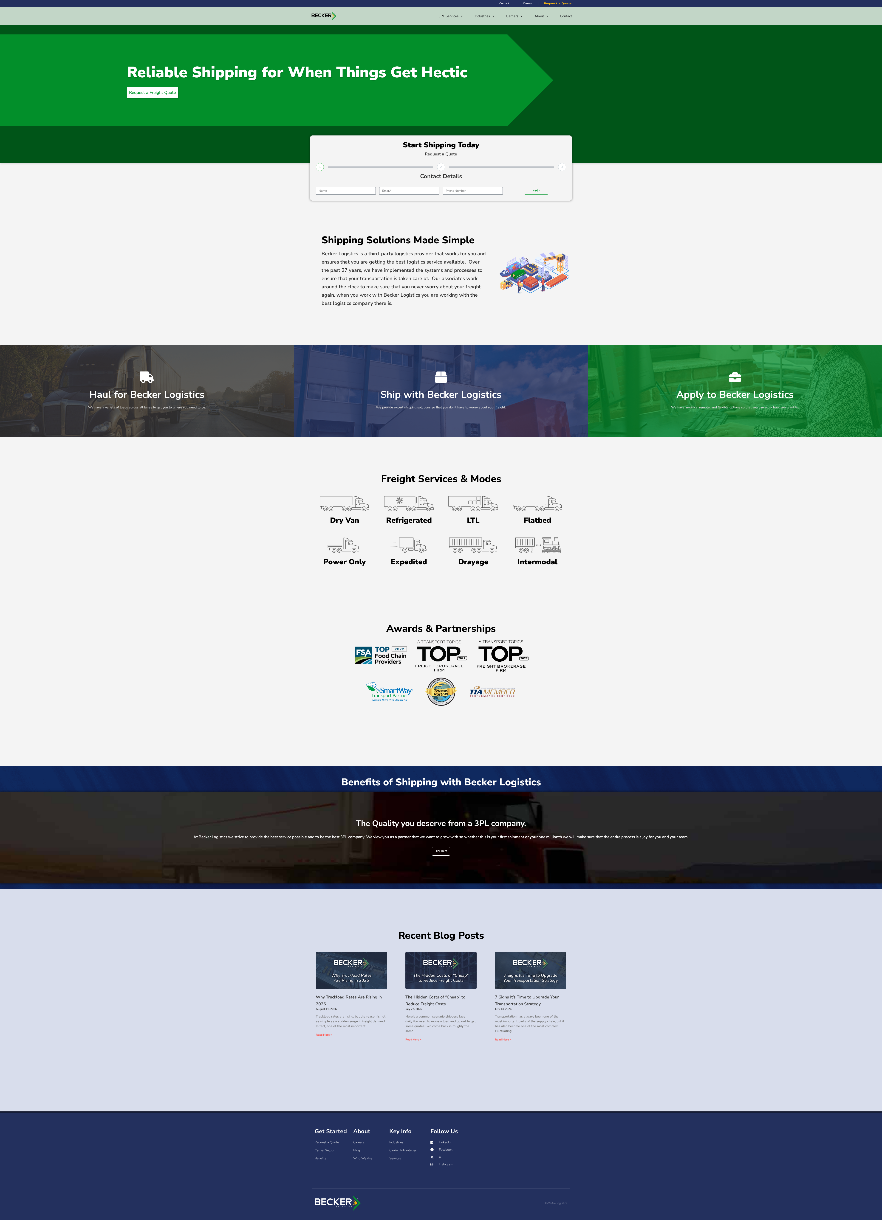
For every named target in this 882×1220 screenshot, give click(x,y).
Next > (536, 190)
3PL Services (448, 16)
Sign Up (147, 398)
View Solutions (441, 398)
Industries (482, 16)
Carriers (512, 16)
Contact (566, 16)
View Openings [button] (734, 398)
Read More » (324, 1035)
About (539, 16)
